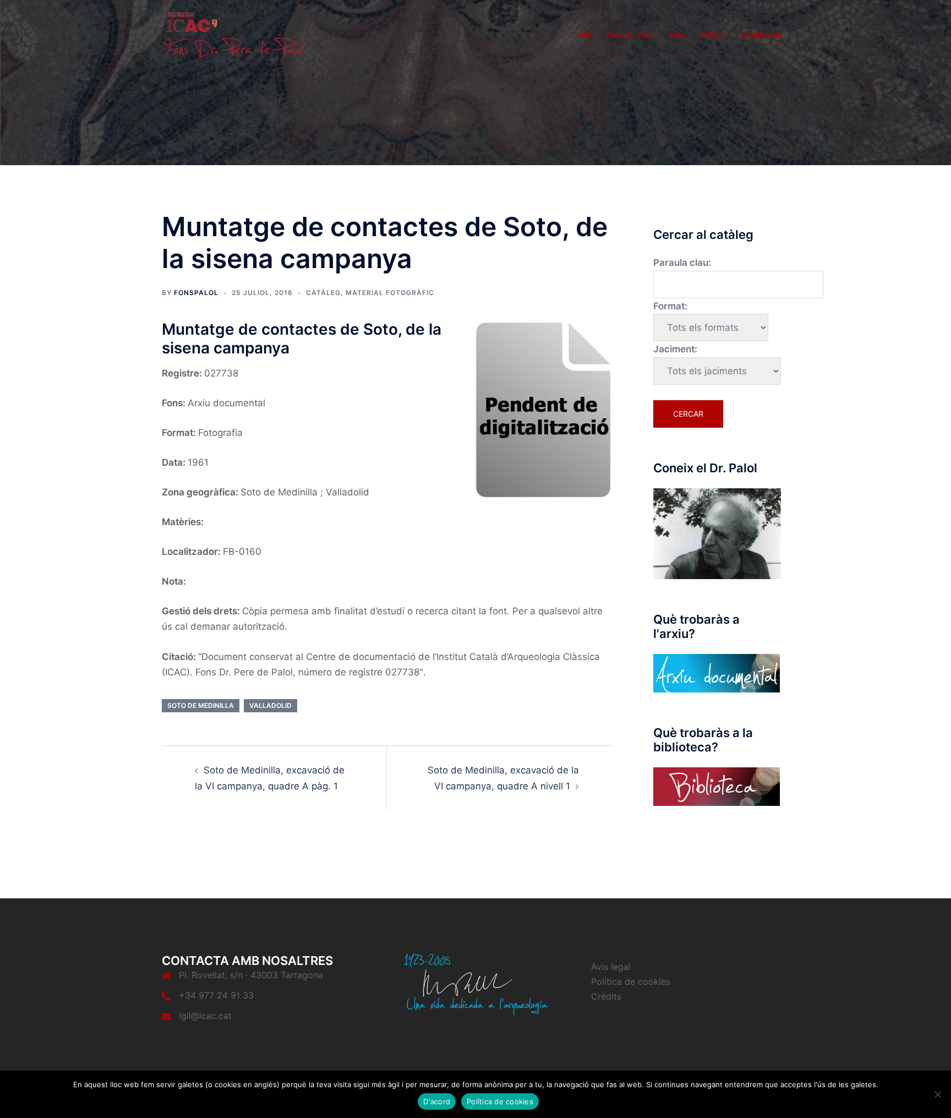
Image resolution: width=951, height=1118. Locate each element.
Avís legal (611, 966)
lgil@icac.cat (205, 1015)
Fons (677, 35)
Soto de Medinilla (200, 705)
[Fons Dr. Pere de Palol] (233, 34)
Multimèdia (761, 35)
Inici (584, 35)
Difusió (714, 35)
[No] (937, 1094)
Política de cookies (630, 981)
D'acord (436, 1101)
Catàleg (323, 292)
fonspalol (196, 292)
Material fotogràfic (390, 292)
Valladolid (270, 705)
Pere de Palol (630, 35)
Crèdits (606, 996)
